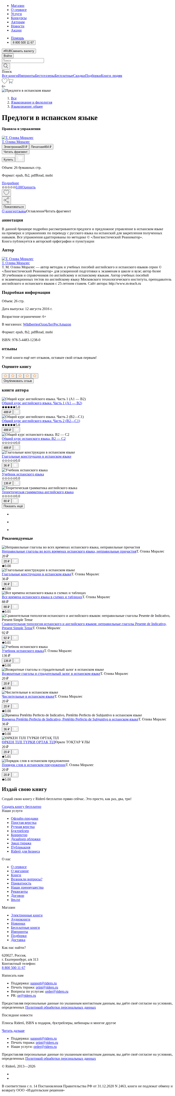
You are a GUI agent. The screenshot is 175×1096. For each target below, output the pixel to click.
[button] (87, 66)
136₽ (7, 483)
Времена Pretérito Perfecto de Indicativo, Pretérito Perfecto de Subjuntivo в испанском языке (70, 719)
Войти (8, 55)
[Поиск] (6, 66)
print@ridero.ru (47, 987)
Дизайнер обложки (26, 839)
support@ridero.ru (43, 983)
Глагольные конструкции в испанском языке (36, 456)
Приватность (21, 883)
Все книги (10, 76)
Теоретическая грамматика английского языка (38, 492)
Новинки (18, 923)
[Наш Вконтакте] (13, 1074)
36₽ (7, 465)
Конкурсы (19, 18)
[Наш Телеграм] (13, 1078)
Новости (17, 26)
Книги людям (111, 76)
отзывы (20, 211)
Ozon (43, 324)
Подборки (93, 76)
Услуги (16, 14)
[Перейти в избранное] (4, 82)
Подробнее (10, 183)
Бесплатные (64, 76)
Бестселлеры (45, 76)
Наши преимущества (27, 887)
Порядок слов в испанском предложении (34, 765)
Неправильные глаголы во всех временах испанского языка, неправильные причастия (69, 551)
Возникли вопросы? (26, 879)
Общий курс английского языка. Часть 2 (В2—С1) (41, 421)
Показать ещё (13, 506)
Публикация (20, 847)
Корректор (19, 835)
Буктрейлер (20, 831)
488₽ (7, 412)
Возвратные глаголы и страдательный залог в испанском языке (51, 674)
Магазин (17, 6)
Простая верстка (23, 823)
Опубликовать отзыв (18, 381)
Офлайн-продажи (24, 818)
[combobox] (87, 60)
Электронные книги (27, 915)
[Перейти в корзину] (10, 82)
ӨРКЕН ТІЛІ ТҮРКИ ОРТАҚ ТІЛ (28, 742)
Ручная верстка (23, 827)
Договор (17, 896)
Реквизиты (19, 891)
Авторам (18, 22)
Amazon (65, 324)
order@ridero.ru (56, 991)
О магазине (20, 871)
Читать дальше (13, 1031)
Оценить (29, 187)
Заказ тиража (21, 843)
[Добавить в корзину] (20, 158)
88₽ (7, 607)
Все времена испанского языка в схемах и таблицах (42, 597)
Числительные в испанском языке (28, 696)
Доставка (18, 940)
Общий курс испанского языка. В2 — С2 (34, 439)
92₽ (7, 638)
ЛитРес (53, 324)
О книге (8, 211)
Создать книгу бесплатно (21, 807)
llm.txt (15, 900)
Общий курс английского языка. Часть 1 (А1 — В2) (42, 403)
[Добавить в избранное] (6, 192)
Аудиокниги (20, 919)
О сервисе (19, 10)
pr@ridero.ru (26, 995)
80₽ (7, 501)
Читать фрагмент (16, 152)
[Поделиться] (6, 200)
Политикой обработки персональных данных (60, 1007)
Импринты (26, 76)
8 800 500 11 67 (13, 968)
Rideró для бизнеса (25, 851)
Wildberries (31, 324)
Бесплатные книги (25, 927)
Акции (16, 30)
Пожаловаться (14, 207)
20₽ (7, 561)
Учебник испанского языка (23, 474)
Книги (16, 875)
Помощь (17, 38)
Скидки (79, 76)
